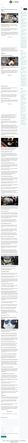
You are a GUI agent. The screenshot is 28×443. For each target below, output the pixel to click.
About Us (4, 440)
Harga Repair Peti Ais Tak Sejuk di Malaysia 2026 (23, 99)
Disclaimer (11, 440)
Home (2, 7)
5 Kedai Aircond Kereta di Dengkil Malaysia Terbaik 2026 (23, 20)
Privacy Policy (16, 440)
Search (21, 7)
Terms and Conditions (22, 440)
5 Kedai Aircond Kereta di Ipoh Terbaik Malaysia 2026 (24, 34)
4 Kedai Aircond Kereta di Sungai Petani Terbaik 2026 (24, 26)
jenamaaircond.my (13, 406)
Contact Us (7, 440)
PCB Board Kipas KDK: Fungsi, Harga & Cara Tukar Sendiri (24, 103)
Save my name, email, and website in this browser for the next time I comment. (10, 434)
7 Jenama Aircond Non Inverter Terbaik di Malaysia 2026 (23, 95)
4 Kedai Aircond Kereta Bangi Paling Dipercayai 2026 (24, 16)
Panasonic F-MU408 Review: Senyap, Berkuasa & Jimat (23, 107)
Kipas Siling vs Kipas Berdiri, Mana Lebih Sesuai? (23, 111)
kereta (4, 33)
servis (14, 345)
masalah (8, 274)
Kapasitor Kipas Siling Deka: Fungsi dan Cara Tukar (23, 92)
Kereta (4, 7)
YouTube (7, 315)
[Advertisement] (9, 42)
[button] (26, 5)
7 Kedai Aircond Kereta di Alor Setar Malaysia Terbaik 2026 (23, 30)
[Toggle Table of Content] (5, 53)
